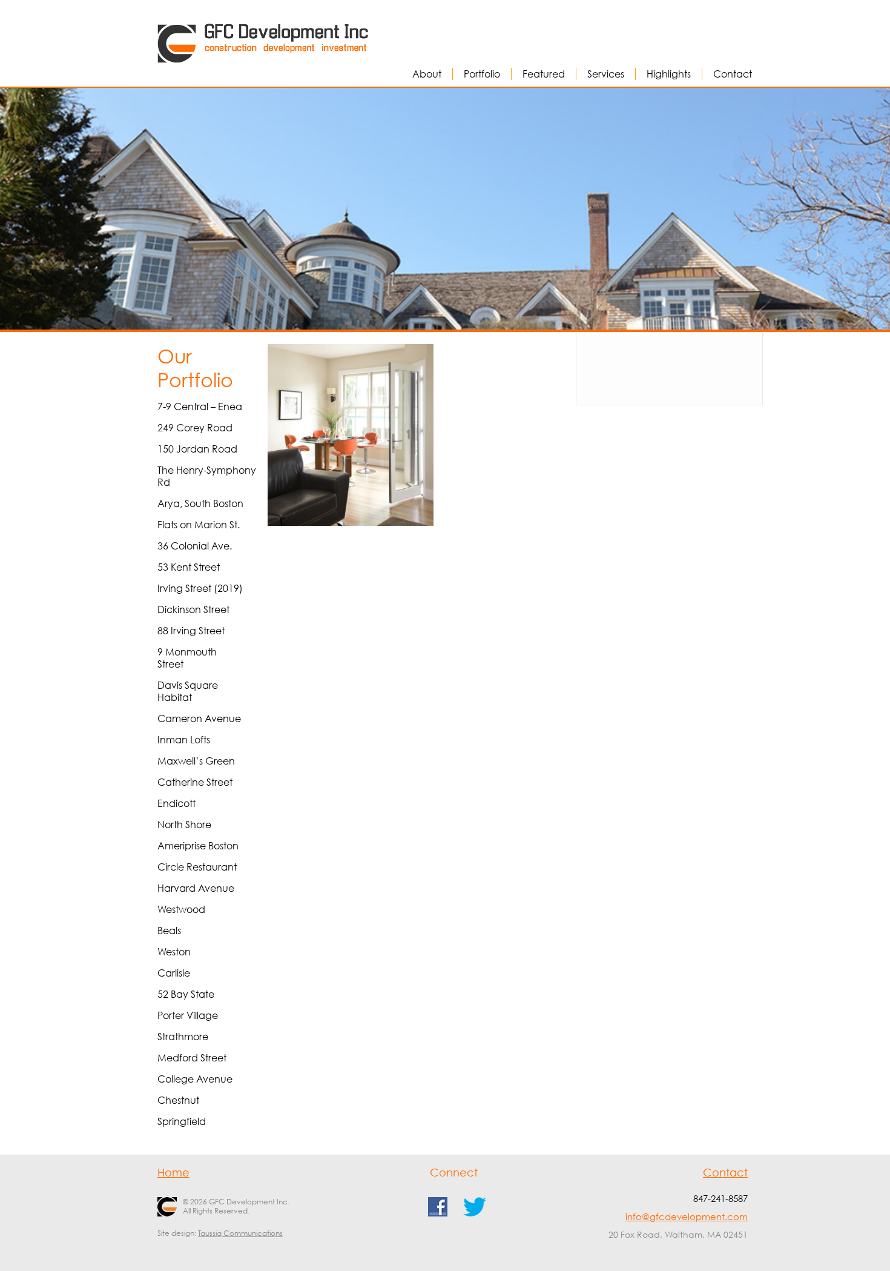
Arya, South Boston (200, 503)
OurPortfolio (195, 367)
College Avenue (194, 1079)
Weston (174, 952)
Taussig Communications (240, 1233)
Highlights (669, 74)
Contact (732, 74)
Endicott (176, 803)
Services (605, 74)
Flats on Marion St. (198, 525)
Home (173, 1172)
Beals (169, 930)
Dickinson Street (193, 609)
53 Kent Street (188, 567)
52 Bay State (185, 994)
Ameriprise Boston (198, 846)
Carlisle (173, 973)
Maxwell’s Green (196, 761)
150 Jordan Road (197, 449)
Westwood (181, 909)
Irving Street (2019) (200, 588)
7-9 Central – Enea (199, 406)
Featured (543, 74)
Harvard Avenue (195, 888)
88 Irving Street (191, 631)
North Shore (184, 824)
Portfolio (482, 74)
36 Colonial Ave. (194, 546)
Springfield (181, 1121)
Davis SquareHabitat (187, 691)
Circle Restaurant (197, 867)
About (426, 74)
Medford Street (191, 1058)
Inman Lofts (183, 740)
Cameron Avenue (199, 718)
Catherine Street (194, 782)
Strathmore (182, 1036)
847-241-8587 (720, 1198)
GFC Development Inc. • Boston (231, 27)
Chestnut (178, 1100)
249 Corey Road (194, 428)
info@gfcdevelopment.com (686, 1216)
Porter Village (187, 1015)
